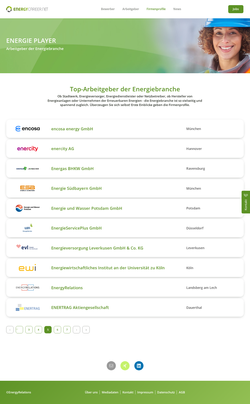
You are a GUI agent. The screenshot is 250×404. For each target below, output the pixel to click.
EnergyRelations (67, 287)
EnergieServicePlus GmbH (76, 228)
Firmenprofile (156, 9)
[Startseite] (27, 9)
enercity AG (62, 148)
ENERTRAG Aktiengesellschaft (80, 307)
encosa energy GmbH (72, 128)
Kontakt (127, 392)
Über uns (91, 392)
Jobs (236, 9)
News (177, 9)
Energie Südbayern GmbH (76, 188)
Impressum (145, 392)
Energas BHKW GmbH (72, 168)
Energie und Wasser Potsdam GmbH (86, 208)
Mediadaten (110, 392)
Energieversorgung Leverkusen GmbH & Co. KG (97, 248)
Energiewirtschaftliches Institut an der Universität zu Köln (108, 267)
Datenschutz (166, 392)
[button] (111, 365)
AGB (182, 392)
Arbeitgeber (130, 9)
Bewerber (108, 9)
